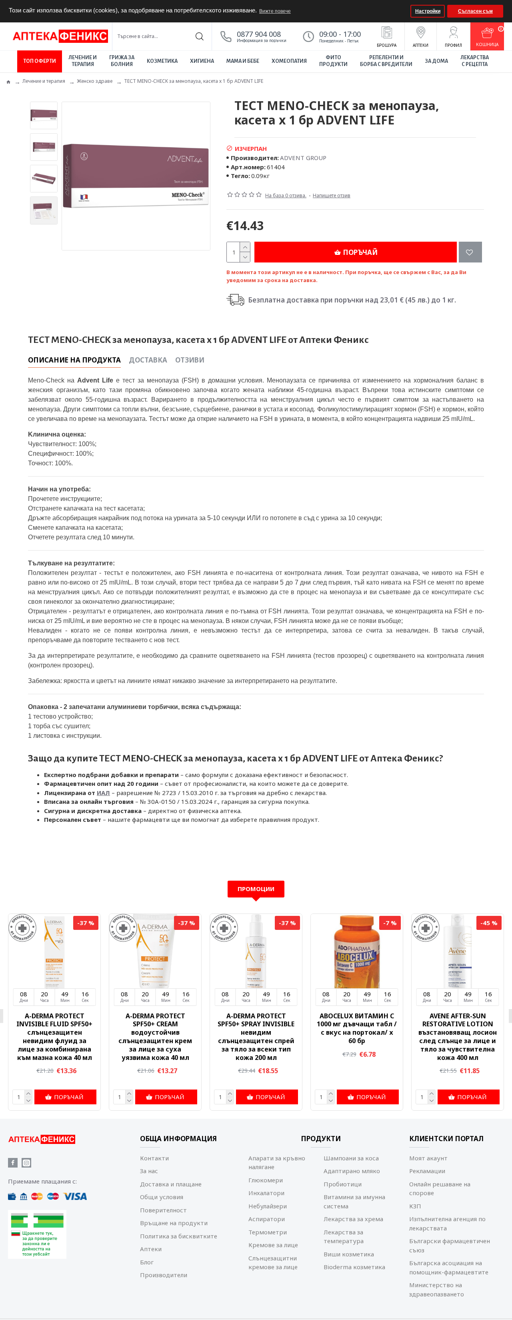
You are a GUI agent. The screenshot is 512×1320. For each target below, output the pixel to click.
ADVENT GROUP (303, 158)
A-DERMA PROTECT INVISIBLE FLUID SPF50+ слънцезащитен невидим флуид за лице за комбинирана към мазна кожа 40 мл (357, 1037)
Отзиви (189, 360)
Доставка (148, 360)
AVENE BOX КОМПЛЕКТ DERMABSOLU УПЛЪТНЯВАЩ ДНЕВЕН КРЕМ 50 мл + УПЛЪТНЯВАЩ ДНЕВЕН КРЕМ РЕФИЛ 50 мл (155, 1037)
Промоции (256, 889)
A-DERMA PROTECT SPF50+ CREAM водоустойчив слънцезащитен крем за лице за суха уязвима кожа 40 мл (457, 1037)
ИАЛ (103, 793)
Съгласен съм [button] (475, 11)
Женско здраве (94, 81)
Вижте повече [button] (275, 11)
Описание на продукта (74, 360)
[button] (403, 11)
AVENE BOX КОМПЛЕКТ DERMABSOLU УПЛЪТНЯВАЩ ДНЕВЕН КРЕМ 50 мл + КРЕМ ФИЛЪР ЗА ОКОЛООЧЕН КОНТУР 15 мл (54, 1037)
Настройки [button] (427, 11)
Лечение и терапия (43, 81)
